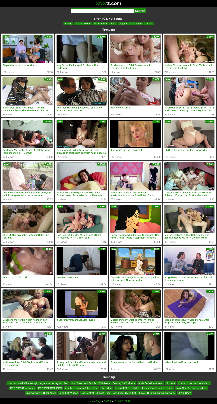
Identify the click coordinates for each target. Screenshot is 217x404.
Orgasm (123, 23)
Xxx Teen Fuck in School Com (81, 388)
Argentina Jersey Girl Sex (53, 383)
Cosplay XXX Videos (123, 383)
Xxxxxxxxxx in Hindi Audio (41, 392)
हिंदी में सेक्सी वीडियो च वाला (50, 388)
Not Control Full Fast (92, 392)
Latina (78, 23)
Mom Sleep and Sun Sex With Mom (90, 383)
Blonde (68, 23)
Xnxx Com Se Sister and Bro (191, 388)
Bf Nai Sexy (184, 392)
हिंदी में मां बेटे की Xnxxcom (22, 388)
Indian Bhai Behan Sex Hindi (157, 388)
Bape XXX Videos (68, 392)
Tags (99, 401)
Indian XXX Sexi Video (127, 388)
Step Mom (106, 388)
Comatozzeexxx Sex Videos (194, 383)
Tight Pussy (100, 23)
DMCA (107, 401)
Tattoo (148, 23)
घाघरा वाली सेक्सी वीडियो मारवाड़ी (22, 383)
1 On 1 (113, 23)
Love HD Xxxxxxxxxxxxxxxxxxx (157, 392)
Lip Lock (170, 383)
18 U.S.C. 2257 (122, 401)
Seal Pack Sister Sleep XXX (121, 392)
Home (90, 401)
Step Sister (136, 23)
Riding (87, 23)
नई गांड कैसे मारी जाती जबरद (150, 383)
